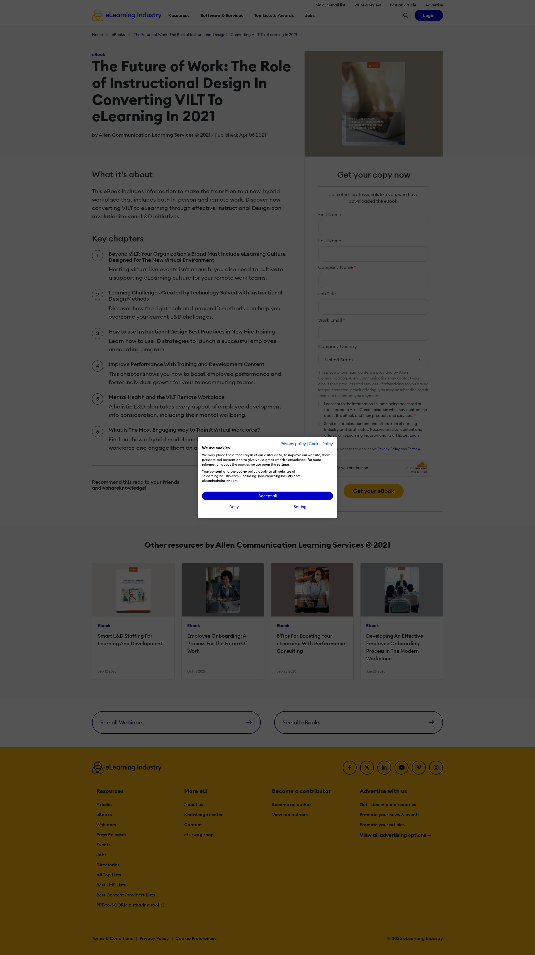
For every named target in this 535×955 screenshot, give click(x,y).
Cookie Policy (321, 443)
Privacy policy (293, 443)
